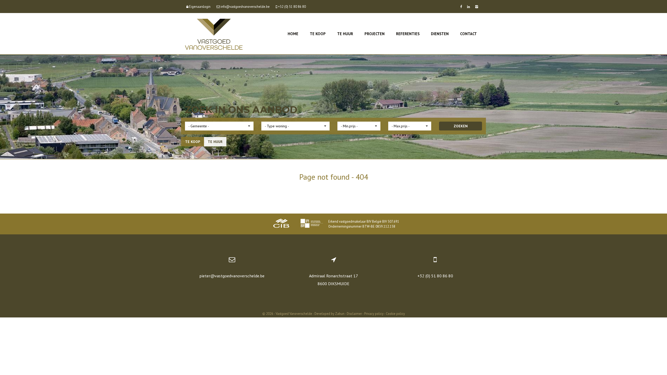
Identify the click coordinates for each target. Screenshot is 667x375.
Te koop (318, 33)
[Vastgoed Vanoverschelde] (214, 34)
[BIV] (311, 224)
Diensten (440, 33)
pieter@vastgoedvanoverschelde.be (231, 275)
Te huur (345, 33)
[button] (219, 126)
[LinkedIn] (468, 6)
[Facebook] (461, 6)
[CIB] (281, 224)
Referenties (407, 33)
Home (293, 33)
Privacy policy (374, 313)
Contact (468, 33)
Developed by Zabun (329, 313)
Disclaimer (354, 313)
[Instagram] (476, 6)
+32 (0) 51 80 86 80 (435, 275)
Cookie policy (395, 313)
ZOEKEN (461, 126)
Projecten (375, 33)
